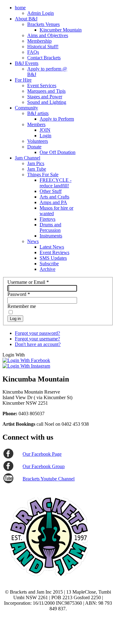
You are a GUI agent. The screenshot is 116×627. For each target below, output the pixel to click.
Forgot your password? (37, 333)
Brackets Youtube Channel (49, 478)
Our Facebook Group (44, 466)
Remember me (21, 306)
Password (18, 294)
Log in (15, 318)
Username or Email (28, 282)
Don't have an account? (38, 344)
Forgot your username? (37, 338)
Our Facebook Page (42, 454)
